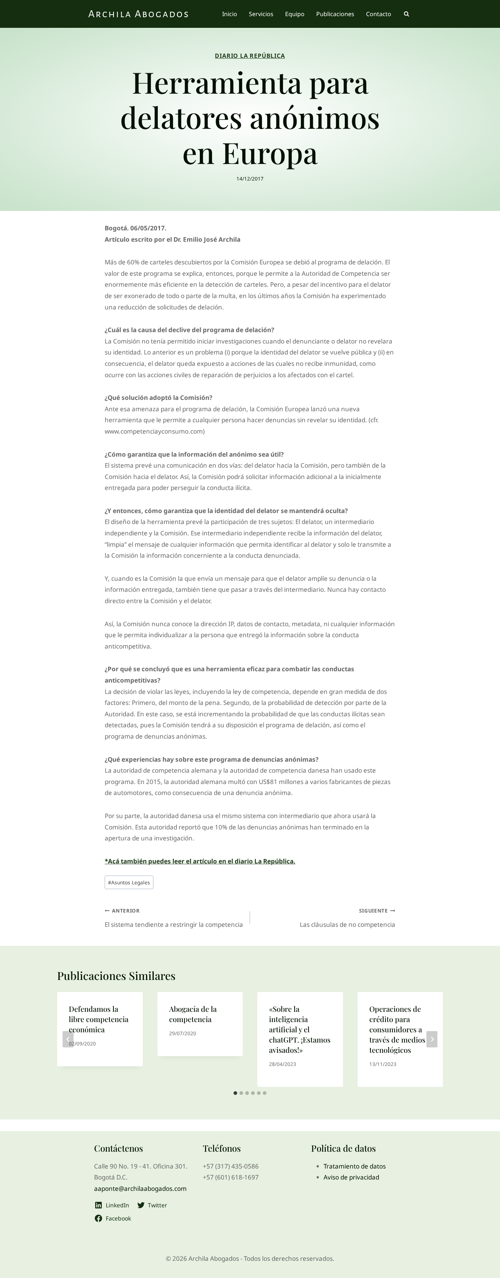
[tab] (235, 1093)
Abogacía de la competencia (193, 1014)
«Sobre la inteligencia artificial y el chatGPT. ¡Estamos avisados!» (300, 1029)
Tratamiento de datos (355, 1166)
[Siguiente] (431, 1039)
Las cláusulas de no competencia (347, 918)
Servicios (261, 14)
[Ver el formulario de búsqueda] (406, 13)
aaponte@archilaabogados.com (140, 1188)
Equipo (295, 14)
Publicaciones (335, 14)
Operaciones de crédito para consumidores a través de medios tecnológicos (397, 1029)
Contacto (378, 14)
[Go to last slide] (68, 1039)
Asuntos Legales (129, 882)
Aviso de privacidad (351, 1177)
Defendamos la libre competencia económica (98, 1019)
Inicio (229, 14)
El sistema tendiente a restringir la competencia (174, 918)
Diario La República (250, 56)
